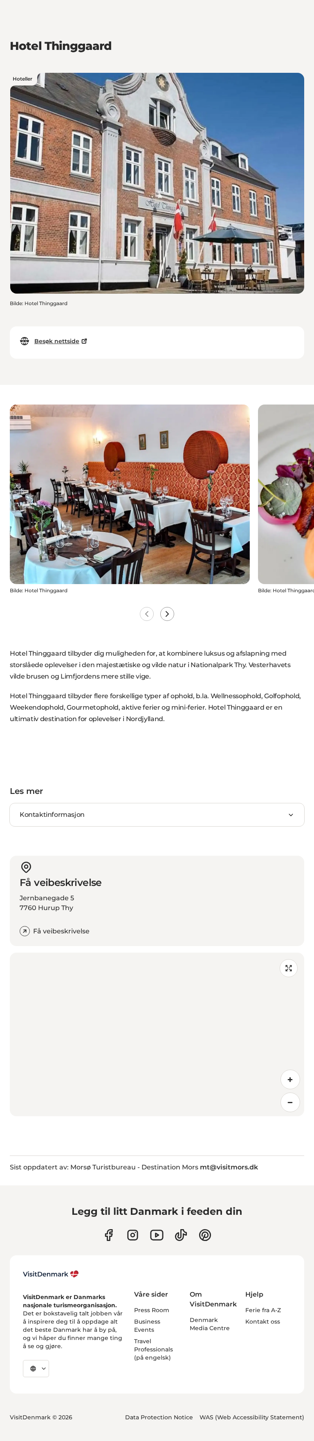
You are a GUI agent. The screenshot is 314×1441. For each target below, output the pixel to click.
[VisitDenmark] (51, 1274)
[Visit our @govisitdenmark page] (181, 1235)
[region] (157, 1034)
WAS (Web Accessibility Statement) (252, 1417)
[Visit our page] (133, 1235)
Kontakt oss (262, 1321)
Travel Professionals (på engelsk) (153, 1349)
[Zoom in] (290, 1079)
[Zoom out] (290, 1102)
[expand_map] (289, 968)
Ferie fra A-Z (263, 1310)
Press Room (151, 1310)
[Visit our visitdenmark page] (157, 1235)
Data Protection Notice (159, 1417)
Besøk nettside (56, 341)
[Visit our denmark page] (108, 1235)
